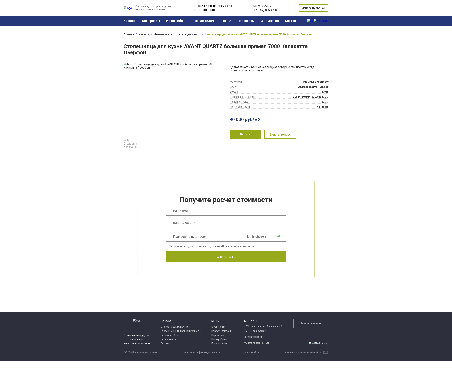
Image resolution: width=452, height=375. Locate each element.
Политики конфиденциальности (238, 246)
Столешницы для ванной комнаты (181, 331)
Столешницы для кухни (174, 326)
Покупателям (204, 21)
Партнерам (246, 21)
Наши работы (176, 21)
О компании (270, 21)
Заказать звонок (313, 8)
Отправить (226, 257)
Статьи (225, 21)
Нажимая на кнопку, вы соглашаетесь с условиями (212, 246)
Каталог (130, 21)
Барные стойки (169, 335)
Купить (245, 134)
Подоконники (168, 339)
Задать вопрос (280, 134)
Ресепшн (166, 343)
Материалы (151, 21)
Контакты (292, 21)
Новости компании (222, 331)
